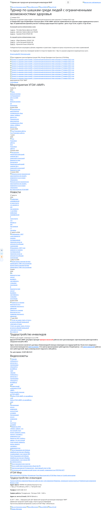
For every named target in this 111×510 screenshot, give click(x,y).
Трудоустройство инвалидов (19, 481)
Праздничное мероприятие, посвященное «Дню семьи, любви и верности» (16, 123)
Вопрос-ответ (14, 483)
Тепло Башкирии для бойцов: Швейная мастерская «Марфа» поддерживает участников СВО (20, 458)
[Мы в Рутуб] (52, 7)
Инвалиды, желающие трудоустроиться (66, 481)
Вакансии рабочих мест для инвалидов (41, 481)
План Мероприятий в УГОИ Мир (46, 475)
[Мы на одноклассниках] (18, 7)
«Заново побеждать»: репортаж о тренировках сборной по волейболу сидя (14, 378)
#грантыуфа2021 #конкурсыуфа (20, 54)
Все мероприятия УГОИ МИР (19, 189)
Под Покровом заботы (17, 133)
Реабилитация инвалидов (87, 481)
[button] (42, 59)
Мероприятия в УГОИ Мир (18, 475)
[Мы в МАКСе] (43, 7)
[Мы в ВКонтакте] (32, 7)
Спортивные (14, 82)
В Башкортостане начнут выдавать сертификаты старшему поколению (15, 293)
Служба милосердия (69, 475)
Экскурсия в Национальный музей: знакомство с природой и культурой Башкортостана (17, 166)
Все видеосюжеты (16, 462)
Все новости (14, 332)
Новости (59, 475)
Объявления (31, 475)
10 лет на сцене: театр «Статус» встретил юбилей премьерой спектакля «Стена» (20, 328)
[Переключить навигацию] (68, 2)
